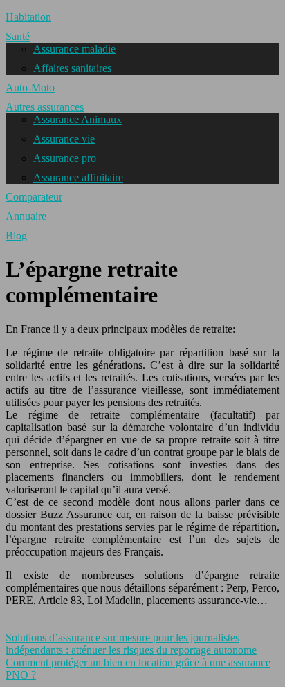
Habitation (28, 17)
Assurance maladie (74, 49)
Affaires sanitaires (72, 68)
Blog (16, 235)
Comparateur (34, 197)
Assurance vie (64, 139)
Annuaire (26, 216)
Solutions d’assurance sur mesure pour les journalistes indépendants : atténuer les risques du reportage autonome (131, 644)
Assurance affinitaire (78, 177)
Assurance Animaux (77, 119)
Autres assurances (45, 107)
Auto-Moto (30, 87)
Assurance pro (64, 158)
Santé (18, 36)
